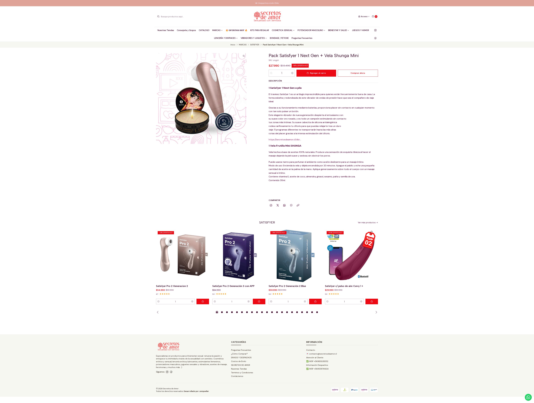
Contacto (310, 350)
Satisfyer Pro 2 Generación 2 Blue (287, 286)
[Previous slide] (158, 312)
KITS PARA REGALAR (259, 30)
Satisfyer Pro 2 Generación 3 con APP (233, 286)
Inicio (233, 45)
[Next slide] (376, 312)
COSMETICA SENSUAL (282, 30)
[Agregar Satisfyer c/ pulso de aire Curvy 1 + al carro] (371, 301)
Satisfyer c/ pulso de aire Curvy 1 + (344, 286)
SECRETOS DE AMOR (240, 365)
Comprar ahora (358, 73)
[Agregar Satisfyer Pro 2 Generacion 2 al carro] (202, 301)
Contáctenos (237, 376)
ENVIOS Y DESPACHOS (241, 357)
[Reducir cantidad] (271, 73)
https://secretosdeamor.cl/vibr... (285, 139)
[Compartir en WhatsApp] (284, 205)
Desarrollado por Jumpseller (196, 391)
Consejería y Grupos (186, 30)
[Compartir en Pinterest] (291, 205)
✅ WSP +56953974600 (317, 369)
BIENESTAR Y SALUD (337, 30)
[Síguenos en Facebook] (375, 38)
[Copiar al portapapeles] (298, 205)
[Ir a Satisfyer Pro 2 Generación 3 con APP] (238, 255)
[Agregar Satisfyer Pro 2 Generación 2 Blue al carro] (315, 301)
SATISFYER (254, 45)
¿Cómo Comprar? (239, 354)
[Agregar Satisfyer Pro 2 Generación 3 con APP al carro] (259, 301)
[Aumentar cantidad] (292, 73)
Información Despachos (317, 365)
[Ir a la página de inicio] (267, 17)
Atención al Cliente (314, 357)
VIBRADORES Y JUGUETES (253, 38)
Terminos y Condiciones (242, 372)
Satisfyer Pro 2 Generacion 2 (172, 286)
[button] (217, 312)
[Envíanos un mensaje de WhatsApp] (528, 397)
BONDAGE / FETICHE (279, 38)
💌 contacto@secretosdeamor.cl (321, 354)
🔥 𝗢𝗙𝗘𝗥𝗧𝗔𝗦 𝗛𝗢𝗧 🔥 (236, 30)
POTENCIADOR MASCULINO (310, 30)
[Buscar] (158, 16)
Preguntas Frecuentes (302, 38)
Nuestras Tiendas (166, 30)
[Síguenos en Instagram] (375, 30)
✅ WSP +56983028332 (317, 361)
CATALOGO (204, 30)
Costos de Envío (238, 361)
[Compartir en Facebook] (271, 205)
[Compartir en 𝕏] (277, 205)
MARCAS (216, 30)
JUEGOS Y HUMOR (360, 30)
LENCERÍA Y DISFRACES (225, 38)
